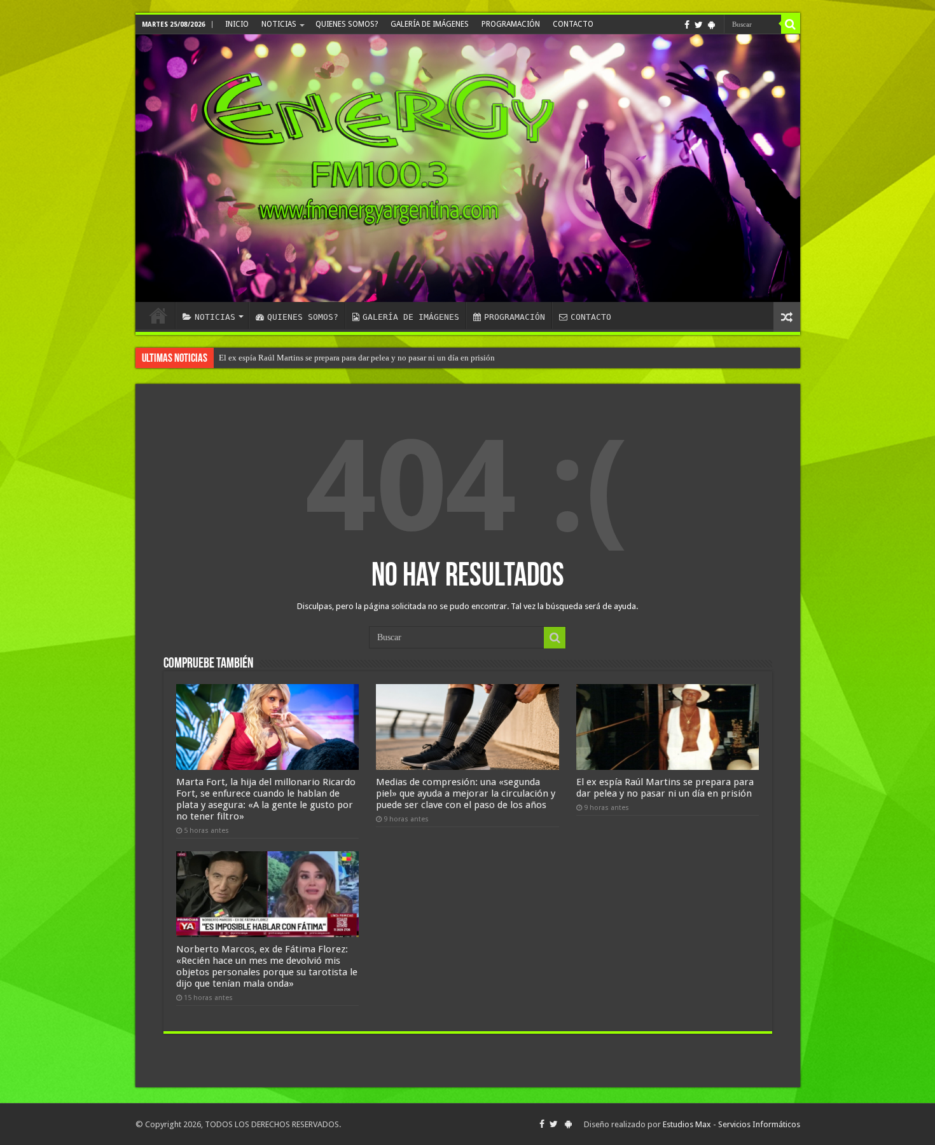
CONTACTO (573, 24)
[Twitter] (698, 24)
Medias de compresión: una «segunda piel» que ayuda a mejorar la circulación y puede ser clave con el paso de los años (465, 793)
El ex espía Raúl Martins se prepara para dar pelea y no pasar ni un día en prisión (357, 357)
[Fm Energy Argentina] (467, 168)
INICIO (237, 24)
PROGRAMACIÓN (510, 24)
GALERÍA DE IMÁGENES (430, 24)
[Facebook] (687, 24)
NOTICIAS (278, 24)
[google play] (711, 24)
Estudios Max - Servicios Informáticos (731, 1124)
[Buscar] (790, 24)
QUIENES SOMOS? (346, 24)
